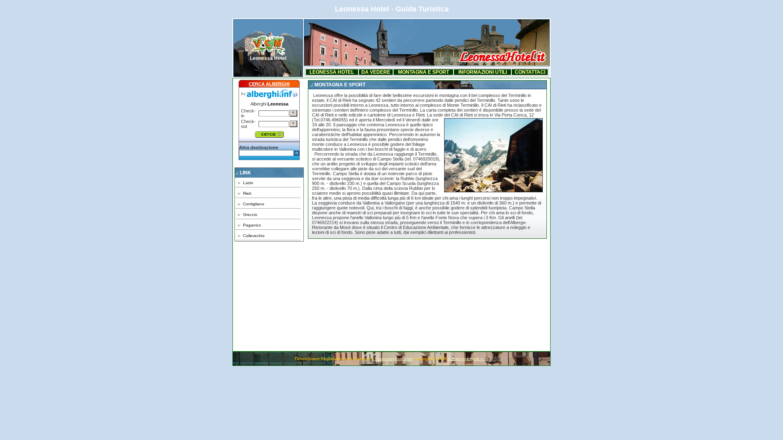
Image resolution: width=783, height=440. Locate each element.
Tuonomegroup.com (393, 358)
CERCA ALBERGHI (269, 83)
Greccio (250, 214)
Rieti (247, 193)
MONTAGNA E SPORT (423, 72)
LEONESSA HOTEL (332, 72)
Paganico (252, 225)
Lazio (248, 182)
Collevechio (254, 235)
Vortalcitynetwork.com (468, 358)
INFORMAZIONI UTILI (482, 72)
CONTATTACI (530, 72)
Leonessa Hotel (268, 58)
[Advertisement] (269, 292)
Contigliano (253, 204)
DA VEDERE (375, 72)
